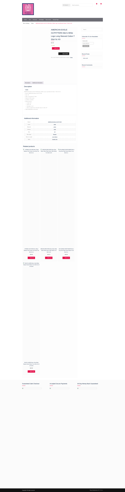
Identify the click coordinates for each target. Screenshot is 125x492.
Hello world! (85, 58)
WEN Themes (100, 490)
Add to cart (56, 48)
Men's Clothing (26, 23)
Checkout (35, 19)
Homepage (41, 19)
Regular (54, 134)
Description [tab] (27, 82)
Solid (55, 129)
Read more (32, 257)
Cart (30, 19)
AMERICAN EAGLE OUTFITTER (55, 122)
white (55, 124)
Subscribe (85, 40)
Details (26, 89)
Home (25, 19)
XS (54, 131)
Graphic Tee (54, 139)
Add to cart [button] (49, 257)
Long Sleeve (54, 136)
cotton (55, 126)
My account (48, 19)
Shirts (32, 23)
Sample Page (56, 19)
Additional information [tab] (37, 82)
